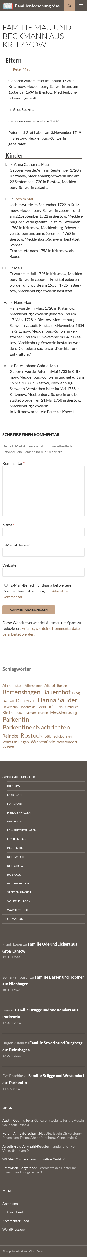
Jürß (59, 707)
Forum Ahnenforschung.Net (23, 1133)
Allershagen (34, 685)
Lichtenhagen (18, 839)
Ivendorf (45, 706)
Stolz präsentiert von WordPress (22, 1251)
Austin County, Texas (18, 1120)
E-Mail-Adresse (16, 545)
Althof (49, 685)
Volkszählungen (15, 742)
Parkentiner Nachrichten (36, 727)
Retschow (15, 865)
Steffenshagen (19, 892)
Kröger (31, 713)
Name (8, 524)
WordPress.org (13, 1229)
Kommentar (13, 463)
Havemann (10, 707)
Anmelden (10, 1203)
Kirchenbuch (13, 712)
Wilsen (8, 747)
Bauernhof (56, 691)
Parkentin (15, 719)
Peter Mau (21, 69)
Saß (48, 736)
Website (9, 565)
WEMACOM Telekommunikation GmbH (32, 1159)
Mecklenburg (63, 712)
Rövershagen (18, 883)
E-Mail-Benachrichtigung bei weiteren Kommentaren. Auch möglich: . (37, 591)
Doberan (26, 700)
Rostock (31, 735)
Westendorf (67, 742)
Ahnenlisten (12, 685)
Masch (43, 713)
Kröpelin (14, 821)
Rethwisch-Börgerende (19, 1168)
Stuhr (69, 736)
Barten (62, 685)
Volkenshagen (18, 901)
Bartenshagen (21, 691)
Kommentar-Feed (15, 1221)
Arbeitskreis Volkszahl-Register (25, 1146)
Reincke (10, 736)
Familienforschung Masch (39, 5)
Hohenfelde (28, 707)
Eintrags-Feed (12, 1212)
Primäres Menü (81, 5)
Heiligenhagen (19, 812)
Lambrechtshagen (21, 830)
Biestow (13, 786)
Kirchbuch (71, 707)
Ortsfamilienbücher (18, 777)
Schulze (59, 736)
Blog (76, 693)
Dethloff (8, 701)
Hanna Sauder (57, 700)
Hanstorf (14, 803)
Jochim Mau (24, 198)
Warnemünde (43, 741)
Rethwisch (15, 857)
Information (12, 919)
